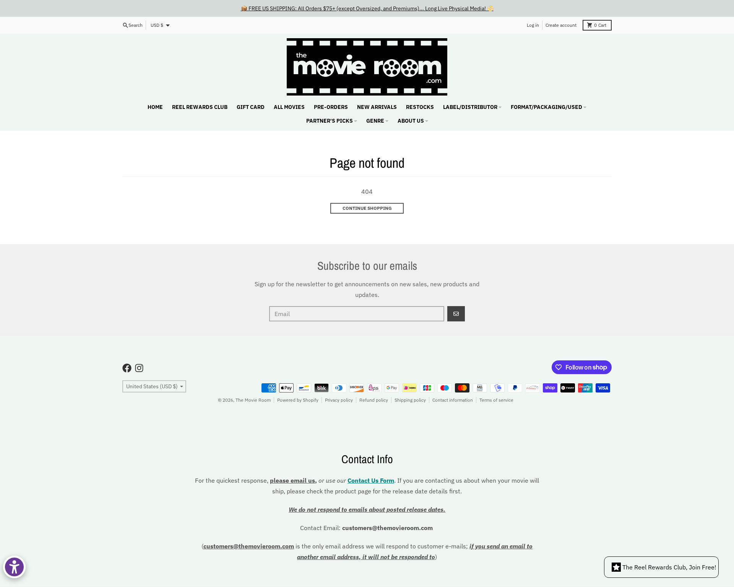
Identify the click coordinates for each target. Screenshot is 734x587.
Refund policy (373, 400)
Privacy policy (339, 400)
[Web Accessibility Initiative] (14, 567)
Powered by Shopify (297, 400)
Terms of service (496, 400)
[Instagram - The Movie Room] (139, 368)
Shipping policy (410, 400)
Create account (561, 25)
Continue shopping (367, 208)
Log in (533, 25)
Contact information (452, 400)
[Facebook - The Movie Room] (127, 368)
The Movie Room (253, 400)
